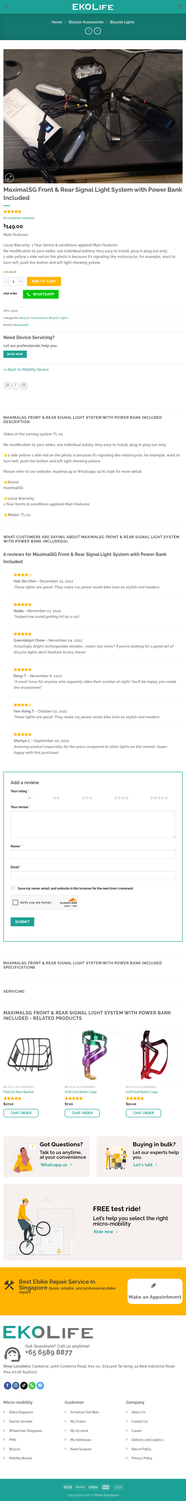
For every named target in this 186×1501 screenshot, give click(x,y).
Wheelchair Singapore (25, 1431)
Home (56, 22)
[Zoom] (9, 177)
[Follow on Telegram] (40, 1385)
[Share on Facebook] (16, 386)
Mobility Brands (20, 1458)
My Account (79, 1431)
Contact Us (140, 1421)
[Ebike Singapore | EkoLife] (93, 7)
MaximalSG (21, 325)
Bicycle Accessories (86, 22)
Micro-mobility (18, 1402)
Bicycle (14, 1449)
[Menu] (6, 6)
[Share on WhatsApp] (7, 386)
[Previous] (3, 1077)
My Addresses (80, 1440)
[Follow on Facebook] (7, 1385)
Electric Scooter (20, 1421)
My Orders (78, 1421)
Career (137, 1431)
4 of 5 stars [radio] (104, 798)
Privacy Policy (142, 1458)
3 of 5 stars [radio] (72, 798)
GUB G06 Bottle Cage (81, 1092)
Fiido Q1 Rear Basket (18, 1092)
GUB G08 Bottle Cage (142, 1092)
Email (16, 867)
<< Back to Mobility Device (26, 369)
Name (16, 846)
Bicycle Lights (122, 22)
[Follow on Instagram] (16, 1385)
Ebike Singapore (21, 1412)
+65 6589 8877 (48, 1352)
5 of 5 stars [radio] (140, 798)
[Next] (182, 1077)
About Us (138, 1412)
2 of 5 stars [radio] (43, 798)
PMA (12, 1440)
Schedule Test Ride (84, 1412)
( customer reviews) (18, 218)
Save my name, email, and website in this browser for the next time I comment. (76, 888)
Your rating (20, 791)
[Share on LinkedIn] (24, 386)
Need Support (80, 1449)
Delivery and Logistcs (147, 1440)
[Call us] (32, 1385)
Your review (20, 807)
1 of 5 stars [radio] (18, 798)
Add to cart (44, 281)
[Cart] (180, 7)
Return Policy (141, 1449)
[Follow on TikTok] (24, 1385)
